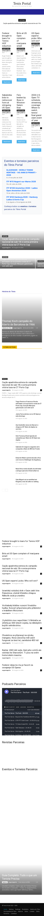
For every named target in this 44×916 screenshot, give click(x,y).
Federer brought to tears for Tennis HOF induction (7, 39)
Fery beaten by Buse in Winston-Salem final (21, 101)
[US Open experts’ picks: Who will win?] (36, 28)
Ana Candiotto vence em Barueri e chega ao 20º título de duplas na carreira (27, 427)
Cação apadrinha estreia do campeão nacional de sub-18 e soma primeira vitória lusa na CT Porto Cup (19, 385)
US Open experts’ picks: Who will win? (36, 37)
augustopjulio (6, 50)
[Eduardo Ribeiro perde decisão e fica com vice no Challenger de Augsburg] (8, 461)
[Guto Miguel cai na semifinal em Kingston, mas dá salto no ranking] (8, 483)
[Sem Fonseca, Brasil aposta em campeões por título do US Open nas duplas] (8, 439)
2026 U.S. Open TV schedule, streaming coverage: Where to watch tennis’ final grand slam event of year (36, 108)
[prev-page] (3, 490)
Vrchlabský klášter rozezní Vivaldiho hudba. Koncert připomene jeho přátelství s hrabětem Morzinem (21, 608)
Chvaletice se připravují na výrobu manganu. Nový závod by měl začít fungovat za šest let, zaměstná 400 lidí (20, 638)
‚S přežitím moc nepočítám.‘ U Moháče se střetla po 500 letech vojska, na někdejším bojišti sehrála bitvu (22, 623)
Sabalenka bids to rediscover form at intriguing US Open (7, 101)
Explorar (5, 882)
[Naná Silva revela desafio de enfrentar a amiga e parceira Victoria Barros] (8, 472)
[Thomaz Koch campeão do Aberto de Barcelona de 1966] (22, 319)
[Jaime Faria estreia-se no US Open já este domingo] (8, 417)
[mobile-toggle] (3, 12)
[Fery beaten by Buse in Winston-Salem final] (22, 90)
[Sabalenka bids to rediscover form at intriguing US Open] (7, 90)
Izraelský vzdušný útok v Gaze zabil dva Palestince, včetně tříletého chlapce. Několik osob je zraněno (20, 593)
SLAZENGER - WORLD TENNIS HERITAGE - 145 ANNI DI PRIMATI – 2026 (21, 172)
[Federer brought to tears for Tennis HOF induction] (7, 28)
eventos (24, 206)
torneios (32, 206)
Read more (7, 82)
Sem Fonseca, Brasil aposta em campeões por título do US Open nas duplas (28, 438)
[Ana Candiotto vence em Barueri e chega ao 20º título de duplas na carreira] (8, 428)
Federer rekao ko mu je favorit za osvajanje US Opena (17, 666)
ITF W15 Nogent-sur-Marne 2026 (21, 181)
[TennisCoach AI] (22, 515)
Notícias (5, 236)
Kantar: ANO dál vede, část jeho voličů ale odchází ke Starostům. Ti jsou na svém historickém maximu (21, 652)
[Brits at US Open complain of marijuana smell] (22, 28)
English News (6, 48)
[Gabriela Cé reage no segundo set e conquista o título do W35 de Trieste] (8, 450)
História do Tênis (7, 328)
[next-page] (6, 490)
